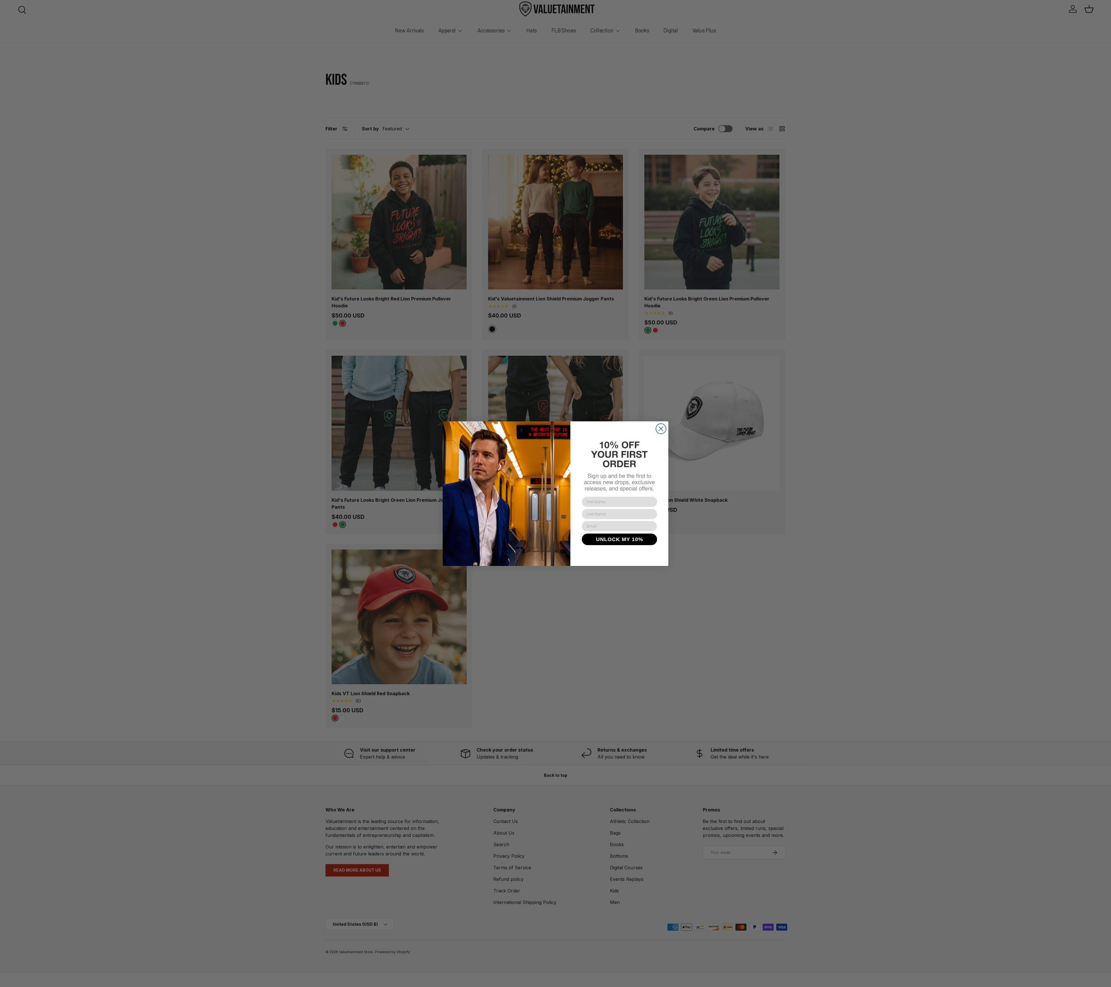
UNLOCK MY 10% (619, 539)
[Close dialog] (661, 429)
